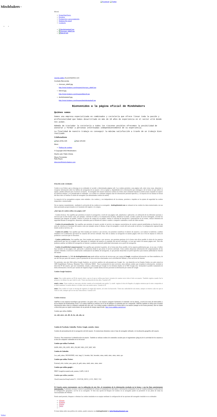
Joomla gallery (59, 78)
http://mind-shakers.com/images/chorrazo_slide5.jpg (77, 87)
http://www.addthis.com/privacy (115, 307)
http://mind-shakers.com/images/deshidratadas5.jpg (77, 100)
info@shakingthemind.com (119, 411)
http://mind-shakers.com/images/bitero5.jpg (74, 94)
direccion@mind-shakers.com (64, 162)
